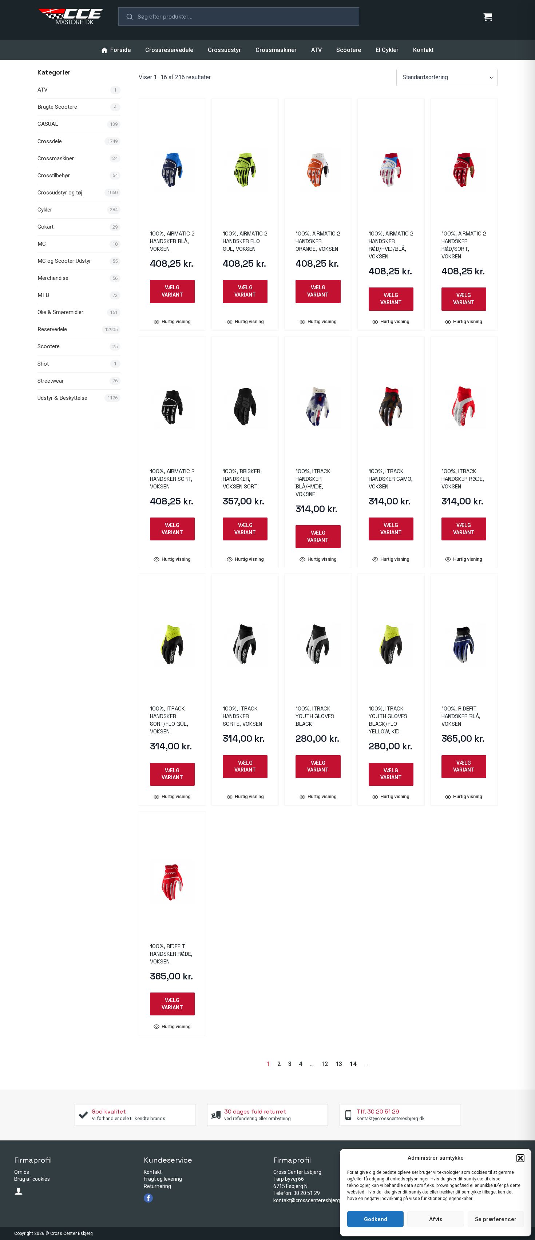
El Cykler (387, 50)
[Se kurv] (488, 17)
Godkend (375, 1219)
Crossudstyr (224, 50)
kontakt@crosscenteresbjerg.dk (309, 1200)
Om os (21, 1172)
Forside (120, 50)
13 (339, 1063)
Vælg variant (172, 291)
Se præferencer (495, 1219)
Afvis (435, 1219)
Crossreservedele (169, 50)
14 (353, 1063)
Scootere (348, 50)
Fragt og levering (163, 1179)
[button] (520, 1158)
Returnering (157, 1186)
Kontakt (423, 50)
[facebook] (148, 1198)
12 (324, 1063)
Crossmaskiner (276, 50)
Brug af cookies (32, 1179)
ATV (316, 50)
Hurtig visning (176, 322)
